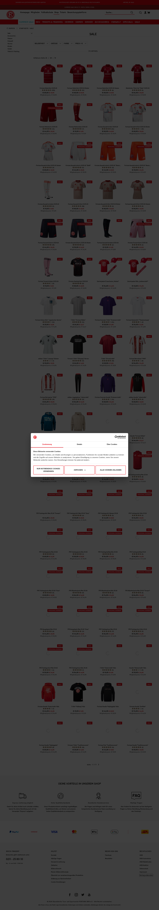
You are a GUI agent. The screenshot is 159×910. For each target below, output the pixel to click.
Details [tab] (79, 444)
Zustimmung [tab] (47, 444)
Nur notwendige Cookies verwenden (48, 470)
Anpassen (78, 470)
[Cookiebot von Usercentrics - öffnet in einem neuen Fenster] (116, 437)
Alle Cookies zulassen (110, 470)
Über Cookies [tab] (112, 444)
